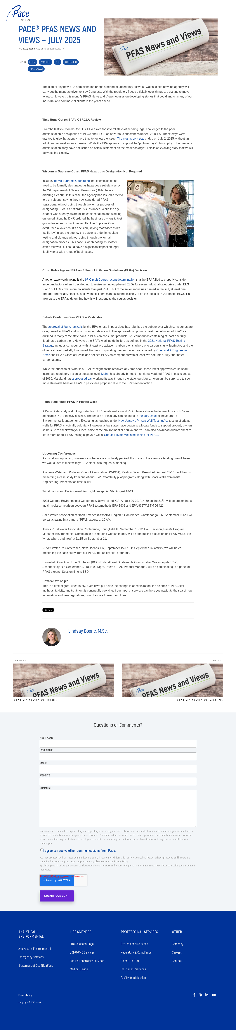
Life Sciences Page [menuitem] (82, 944)
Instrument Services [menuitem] (133, 969)
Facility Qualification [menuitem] (133, 978)
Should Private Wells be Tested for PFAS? (131, 434)
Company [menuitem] (178, 944)
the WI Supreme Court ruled (71, 180)
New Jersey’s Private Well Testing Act (143, 420)
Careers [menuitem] (177, 952)
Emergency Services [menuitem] (31, 957)
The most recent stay (130, 138)
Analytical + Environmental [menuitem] (34, 949)
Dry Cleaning (71, 62)
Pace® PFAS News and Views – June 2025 (35, 700)
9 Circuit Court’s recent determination (110, 279)
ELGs (58, 62)
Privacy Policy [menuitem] (25, 995)
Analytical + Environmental (162, 13)
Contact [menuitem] (177, 961)
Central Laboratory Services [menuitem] (87, 961)
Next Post (218, 660)
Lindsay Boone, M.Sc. (30, 48)
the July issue (148, 415)
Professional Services (211, 13)
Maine (105, 373)
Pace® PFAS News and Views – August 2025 (199, 700)
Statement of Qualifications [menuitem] (35, 965)
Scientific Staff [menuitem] (130, 961)
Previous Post (20, 660)
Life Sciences (188, 13)
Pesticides (46, 62)
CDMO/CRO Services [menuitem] (82, 952)
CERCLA (33, 62)
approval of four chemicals (65, 326)
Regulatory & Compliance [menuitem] (136, 952)
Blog (229, 13)
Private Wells (36, 69)
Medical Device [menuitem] (79, 969)
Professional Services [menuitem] (134, 944)
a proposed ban (82, 378)
